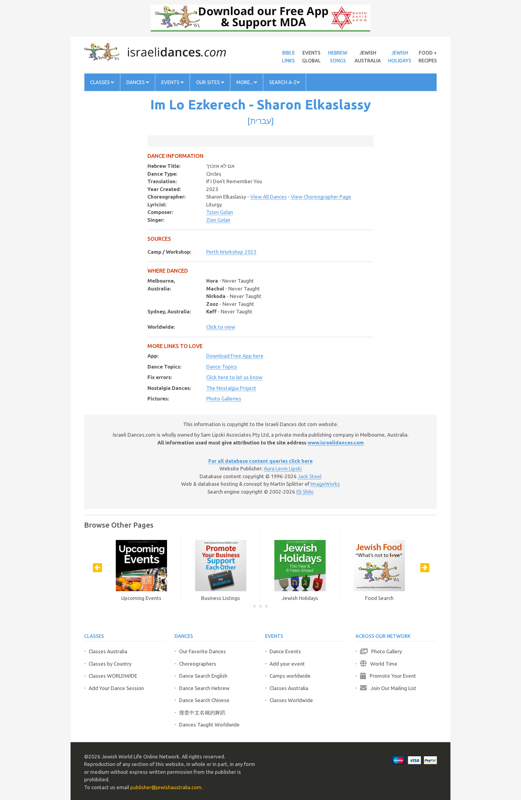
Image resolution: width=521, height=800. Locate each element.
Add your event (287, 664)
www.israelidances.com (336, 442)
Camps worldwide (290, 676)
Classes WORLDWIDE (113, 676)
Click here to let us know (234, 377)
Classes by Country (110, 664)
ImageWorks (325, 484)
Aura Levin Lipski (283, 468)
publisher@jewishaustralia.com (165, 787)
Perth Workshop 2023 (231, 252)
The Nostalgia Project (231, 388)
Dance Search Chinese (204, 700)
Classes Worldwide (291, 700)
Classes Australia (108, 651)
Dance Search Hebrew (204, 688)
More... (245, 82)
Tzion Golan (219, 212)
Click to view (220, 327)
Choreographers (197, 664)
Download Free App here (235, 356)
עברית (260, 120)
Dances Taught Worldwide (209, 724)
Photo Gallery (385, 651)
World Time (382, 664)
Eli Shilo (305, 491)
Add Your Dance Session (116, 688)
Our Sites (208, 82)
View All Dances (268, 196)
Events (171, 82)
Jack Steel (309, 476)
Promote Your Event (391, 676)
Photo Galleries (223, 398)
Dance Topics (221, 366)
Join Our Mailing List (391, 688)
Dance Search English (203, 676)
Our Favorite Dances (202, 651)
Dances (136, 82)
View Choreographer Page (321, 196)
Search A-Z (283, 82)
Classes (100, 82)
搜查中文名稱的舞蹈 (202, 712)
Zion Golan (218, 220)
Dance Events (285, 651)
